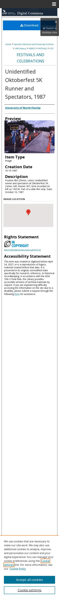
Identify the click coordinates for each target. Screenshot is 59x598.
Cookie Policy (18, 569)
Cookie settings (29, 590)
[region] (29, 566)
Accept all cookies (29, 580)
